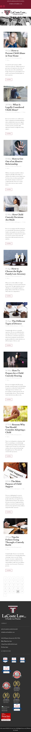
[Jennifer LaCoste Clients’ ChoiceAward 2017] (14, 663)
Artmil (16, 730)
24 (22, 591)
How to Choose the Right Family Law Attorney (15, 271)
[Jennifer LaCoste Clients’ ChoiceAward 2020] (17, 710)
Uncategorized (18, 58)
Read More (9, 79)
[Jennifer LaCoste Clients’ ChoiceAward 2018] (22, 663)
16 (9, 588)
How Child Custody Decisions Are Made (14, 217)
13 (17, 585)
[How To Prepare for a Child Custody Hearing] (15, 359)
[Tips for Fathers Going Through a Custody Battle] (15, 526)
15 (5, 588)
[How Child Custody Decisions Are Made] (15, 204)
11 (9, 585)
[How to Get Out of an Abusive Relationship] (15, 148)
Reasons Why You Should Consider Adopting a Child (15, 428)
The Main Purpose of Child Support (13, 484)
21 (9, 591)
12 (13, 585)
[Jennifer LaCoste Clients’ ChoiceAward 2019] (6, 674)
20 (5, 591)
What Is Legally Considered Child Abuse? (14, 107)
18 (18, 588)
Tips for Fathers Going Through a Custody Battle (14, 541)
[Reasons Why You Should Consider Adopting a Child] (15, 414)
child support (17, 112)
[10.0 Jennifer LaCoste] (5, 663)
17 (13, 588)
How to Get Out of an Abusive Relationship (14, 161)
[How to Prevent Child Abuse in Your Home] (15, 40)
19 (22, 588)
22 (13, 591)
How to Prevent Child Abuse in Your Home (15, 53)
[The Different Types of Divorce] (15, 310)
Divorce (16, 326)
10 (5, 585)
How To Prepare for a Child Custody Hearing (14, 373)
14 (22, 585)
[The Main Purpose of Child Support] (15, 470)
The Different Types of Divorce (15, 322)
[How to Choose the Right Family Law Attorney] (15, 258)
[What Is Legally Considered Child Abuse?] (15, 94)
